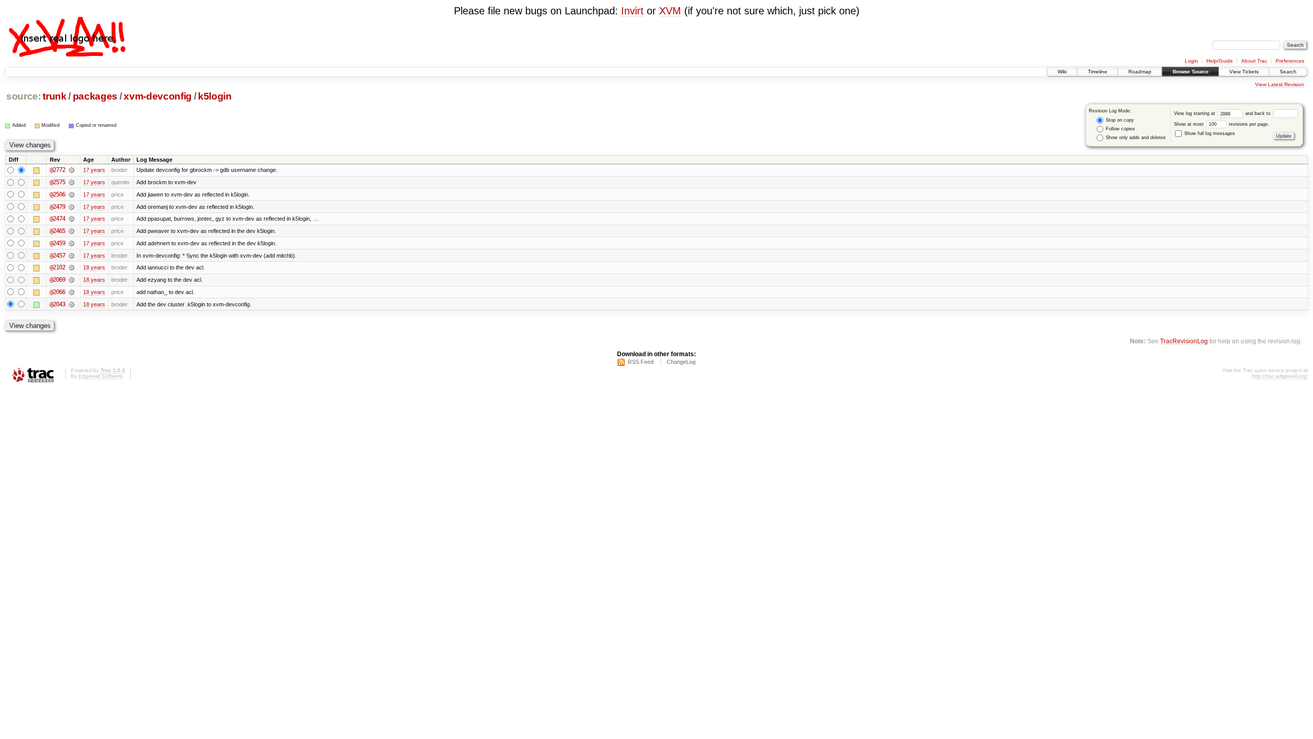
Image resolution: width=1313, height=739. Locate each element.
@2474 (57, 218)
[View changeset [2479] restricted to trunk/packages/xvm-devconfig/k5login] (71, 206)
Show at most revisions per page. (1221, 124)
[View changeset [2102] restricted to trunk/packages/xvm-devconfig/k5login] (71, 267)
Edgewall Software (100, 376)
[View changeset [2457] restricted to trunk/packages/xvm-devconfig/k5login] (71, 255)
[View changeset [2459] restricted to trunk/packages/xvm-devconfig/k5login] (71, 243)
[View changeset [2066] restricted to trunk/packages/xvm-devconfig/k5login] (71, 292)
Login (1191, 61)
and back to (1258, 113)
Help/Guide (1219, 61)
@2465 (57, 231)
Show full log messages (1209, 133)
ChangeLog (681, 362)
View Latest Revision (1279, 84)
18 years (94, 267)
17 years (94, 170)
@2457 (57, 255)
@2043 (57, 304)
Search (1288, 71)
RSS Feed (640, 362)
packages (95, 96)
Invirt (632, 10)
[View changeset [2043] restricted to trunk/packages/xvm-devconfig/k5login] (71, 304)
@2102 (57, 267)
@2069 (57, 279)
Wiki (1062, 71)
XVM (670, 10)
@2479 (57, 206)
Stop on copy (1119, 120)
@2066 (57, 292)
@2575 (57, 182)
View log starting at (1195, 113)
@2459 (57, 243)
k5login (215, 96)
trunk (54, 96)
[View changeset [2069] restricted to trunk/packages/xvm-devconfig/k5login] (71, 279)
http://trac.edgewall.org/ (1280, 376)
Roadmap (1139, 71)
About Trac (1254, 61)
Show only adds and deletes (1135, 137)
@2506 (57, 194)
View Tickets (1244, 71)
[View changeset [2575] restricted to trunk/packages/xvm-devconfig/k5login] (71, 182)
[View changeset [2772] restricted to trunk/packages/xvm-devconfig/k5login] (71, 169)
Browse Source (1190, 71)
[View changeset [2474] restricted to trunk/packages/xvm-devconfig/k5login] (71, 218)
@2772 (57, 169)
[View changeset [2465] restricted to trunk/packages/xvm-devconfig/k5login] (71, 231)
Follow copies (1119, 128)
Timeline (1097, 71)
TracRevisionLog (1184, 341)
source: (23, 96)
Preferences (1290, 61)
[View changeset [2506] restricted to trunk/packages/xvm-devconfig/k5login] (71, 194)
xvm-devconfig (158, 96)
